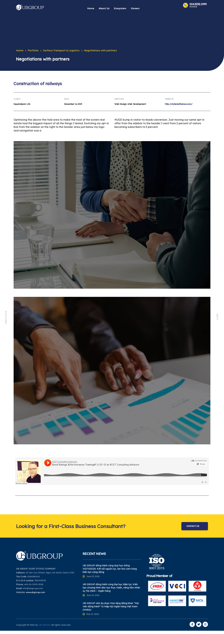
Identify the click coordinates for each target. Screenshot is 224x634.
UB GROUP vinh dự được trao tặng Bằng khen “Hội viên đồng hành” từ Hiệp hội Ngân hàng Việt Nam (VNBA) (111, 606)
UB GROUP (44, 625)
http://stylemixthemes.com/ (179, 104)
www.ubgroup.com (35, 592)
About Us (104, 8)
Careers (135, 8)
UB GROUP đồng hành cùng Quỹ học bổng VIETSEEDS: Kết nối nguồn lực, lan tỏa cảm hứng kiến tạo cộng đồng (110, 569)
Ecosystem (120, 8)
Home (90, 8)
